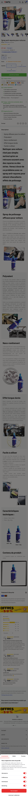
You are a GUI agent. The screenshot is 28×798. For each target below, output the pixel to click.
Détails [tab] (14, 756)
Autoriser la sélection (14, 795)
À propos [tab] (23, 756)
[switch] (24, 773)
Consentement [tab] (4, 756)
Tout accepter (14, 790)
